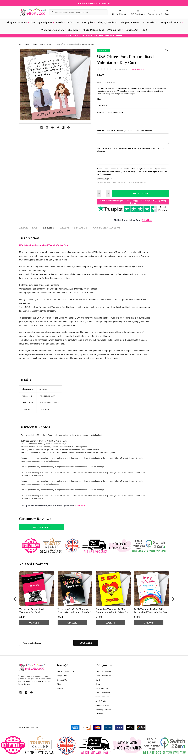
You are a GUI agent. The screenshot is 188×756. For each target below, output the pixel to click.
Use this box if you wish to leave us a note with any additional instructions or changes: (130, 149)
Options (34, 622)
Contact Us (131, 29)
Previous (15, 599)
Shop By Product (107, 22)
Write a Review (137, 69)
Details (48, 227)
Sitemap (60, 688)
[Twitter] (58, 127)
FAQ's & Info (114, 29)
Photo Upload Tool (93, 29)
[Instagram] (26, 692)
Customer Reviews (106, 227)
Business (73, 29)
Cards (59, 22)
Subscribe (86, 643)
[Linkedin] (63, 127)
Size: (100, 99)
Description (28, 227)
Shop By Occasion (17, 22)
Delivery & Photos (73, 227)
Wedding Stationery (52, 29)
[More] (28, 22)
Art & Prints (150, 22)
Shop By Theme (130, 22)
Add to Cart (140, 193)
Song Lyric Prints (171, 22)
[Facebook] (41, 127)
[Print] (52, 127)
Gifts (70, 22)
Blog (144, 29)
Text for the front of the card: (110, 113)
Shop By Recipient (41, 22)
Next (172, 599)
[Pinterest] (68, 127)
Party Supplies (85, 22)
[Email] (47, 127)
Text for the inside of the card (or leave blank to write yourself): (125, 130)
